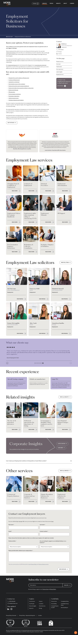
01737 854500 (60, 49)
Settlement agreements (14, 98)
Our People (31, 603)
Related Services (59, 74)
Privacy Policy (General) (11, 615)
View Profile (20, 299)
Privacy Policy (34, 564)
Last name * (42, 524)
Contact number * (44, 531)
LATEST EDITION (61, 443)
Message (60, 51)
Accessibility (54, 603)
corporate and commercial (40, 65)
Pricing (40, 608)
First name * (11, 524)
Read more (15, 190)
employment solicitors (11, 52)
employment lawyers (12, 65)
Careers (40, 601)
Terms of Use (45, 589)
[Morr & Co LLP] (7, 3)
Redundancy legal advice (14, 96)
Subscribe (66, 585)
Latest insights (59, 72)
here (52, 521)
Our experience (59, 69)
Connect (60, 53)
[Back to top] (75, 632)
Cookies (40, 615)
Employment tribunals (13, 90)
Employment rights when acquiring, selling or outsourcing (21, 88)
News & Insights (32, 606)
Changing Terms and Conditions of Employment (19, 78)
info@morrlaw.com (13, 603)
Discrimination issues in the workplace (17, 84)
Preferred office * (12, 541)
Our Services (32, 601)
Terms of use (54, 601)
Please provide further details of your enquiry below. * (21, 550)
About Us (31, 608)
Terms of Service (42, 564)
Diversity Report (64, 607)
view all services (64, 470)
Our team (58, 64)
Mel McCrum (64, 44)
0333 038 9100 (12, 601)
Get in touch (11, 122)
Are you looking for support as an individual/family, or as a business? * (53, 542)
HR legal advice (12, 92)
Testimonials (59, 66)
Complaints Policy (65, 601)
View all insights (64, 397)
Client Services (42, 606)
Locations (41, 603)
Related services (59, 61)
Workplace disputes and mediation (16, 100)
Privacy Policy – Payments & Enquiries (27, 615)
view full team (65, 262)
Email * (10, 531)
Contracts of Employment (14, 80)
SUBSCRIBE (60, 447)
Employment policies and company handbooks (19, 86)
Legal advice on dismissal (14, 82)
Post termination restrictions (15, 94)
